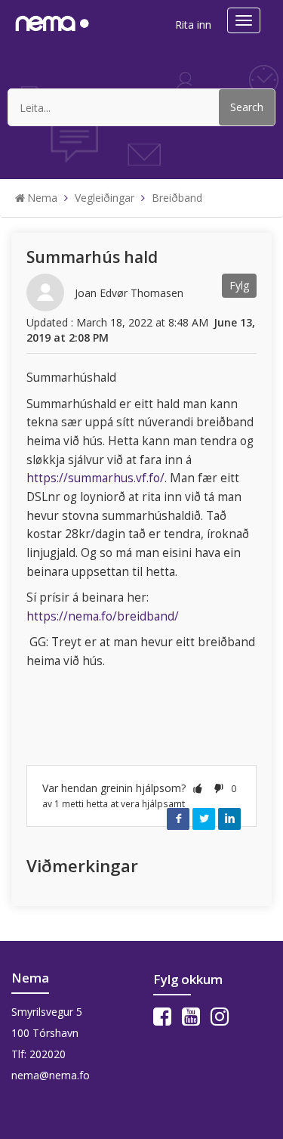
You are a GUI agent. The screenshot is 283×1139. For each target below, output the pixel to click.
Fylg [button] (239, 285)
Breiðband (177, 197)
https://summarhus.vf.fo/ (95, 478)
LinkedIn (229, 818)
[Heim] (51, 21)
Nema (42, 197)
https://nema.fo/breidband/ (102, 616)
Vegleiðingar (104, 197)
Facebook (178, 818)
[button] (198, 788)
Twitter (203, 818)
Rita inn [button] (193, 24)
